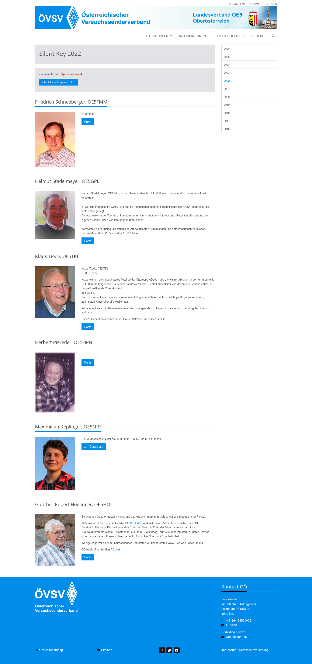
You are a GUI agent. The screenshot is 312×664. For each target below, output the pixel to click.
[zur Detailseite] (55, 463)
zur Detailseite (93, 446)
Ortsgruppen (156, 36)
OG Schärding (133, 523)
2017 (227, 121)
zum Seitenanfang (50, 650)
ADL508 (115, 549)
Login (273, 4)
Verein (257, 36)
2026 (227, 48)
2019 (227, 104)
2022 (227, 81)
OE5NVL (232, 625)
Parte (87, 121)
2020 (227, 97)
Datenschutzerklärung (253, 650)
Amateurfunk (228, 36)
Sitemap (106, 650)
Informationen (192, 36)
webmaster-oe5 (236, 637)
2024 (227, 64)
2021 (227, 89)
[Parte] (55, 139)
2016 (227, 129)
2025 (227, 57)
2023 (227, 72)
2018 (227, 113)
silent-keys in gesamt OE (58, 82)
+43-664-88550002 (238, 620)
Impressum (228, 650)
